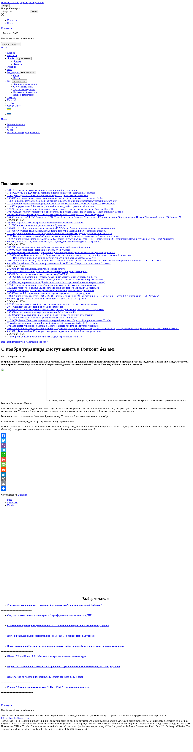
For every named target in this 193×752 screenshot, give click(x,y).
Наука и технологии (23, 95)
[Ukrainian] (9, 110)
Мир (9, 69)
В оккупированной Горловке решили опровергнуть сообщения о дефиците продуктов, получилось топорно (65, 646)
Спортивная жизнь (23, 86)
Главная (11, 52)
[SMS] (96, 464)
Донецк (17, 61)
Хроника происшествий (25, 84)
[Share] (96, 488)
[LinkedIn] (96, 474)
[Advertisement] (91, 157)
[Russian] (9, 114)
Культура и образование (25, 92)
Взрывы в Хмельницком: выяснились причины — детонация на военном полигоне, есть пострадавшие (63, 666)
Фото (16, 75)
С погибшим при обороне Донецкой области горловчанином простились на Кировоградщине (58, 625)
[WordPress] (96, 479)
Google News (14, 105)
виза (9, 500)
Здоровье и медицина (24, 89)
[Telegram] (96, 450)
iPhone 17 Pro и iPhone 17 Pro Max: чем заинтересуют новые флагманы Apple (46, 656)
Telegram (11, 97)
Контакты (12, 20)
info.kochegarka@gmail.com (15, 718)
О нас (10, 23)
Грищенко (12, 502)
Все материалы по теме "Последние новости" (24, 341)
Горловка (12, 55)
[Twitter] (96, 440)
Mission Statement (16, 124)
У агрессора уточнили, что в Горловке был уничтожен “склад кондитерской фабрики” (54, 605)
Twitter (10, 103)
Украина (11, 66)
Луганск (17, 64)
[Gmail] (96, 459)
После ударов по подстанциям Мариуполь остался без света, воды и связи (45, 677)
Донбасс (11, 58)
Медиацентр (13, 72)
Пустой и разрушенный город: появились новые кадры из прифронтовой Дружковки (51, 635)
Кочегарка (6, 28)
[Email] (96, 483)
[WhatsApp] (96, 454)
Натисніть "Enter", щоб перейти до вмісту (22, 2)
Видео (16, 78)
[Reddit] (96, 469)
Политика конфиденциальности (23, 132)
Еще (9, 81)
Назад (4, 47)
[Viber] (96, 445)
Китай (10, 505)
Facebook (12, 100)
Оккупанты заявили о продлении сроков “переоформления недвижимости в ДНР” (49, 615)
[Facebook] (96, 435)
